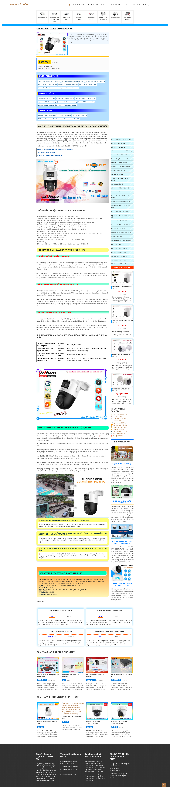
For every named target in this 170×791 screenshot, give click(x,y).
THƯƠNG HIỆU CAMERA (96, 5)
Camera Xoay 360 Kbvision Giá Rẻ (121, 240)
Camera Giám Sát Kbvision (70, 769)
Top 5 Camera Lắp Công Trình (88, 84)
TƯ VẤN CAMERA (78, 5)
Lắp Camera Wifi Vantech (45, 102)
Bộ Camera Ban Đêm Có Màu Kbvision (49, 119)
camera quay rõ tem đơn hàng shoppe (49, 81)
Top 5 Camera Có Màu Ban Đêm (47, 84)
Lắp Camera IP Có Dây (119, 431)
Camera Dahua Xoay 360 (118, 252)
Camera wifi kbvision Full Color (67, 105)
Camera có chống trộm (117, 192)
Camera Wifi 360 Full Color (119, 260)
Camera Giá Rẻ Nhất (117, 184)
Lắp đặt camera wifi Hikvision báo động (65, 102)
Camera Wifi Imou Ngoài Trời (46, 98)
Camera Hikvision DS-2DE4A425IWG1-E (93, 722)
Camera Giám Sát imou (69, 772)
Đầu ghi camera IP (118, 436)
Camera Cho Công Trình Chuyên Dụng (120, 197)
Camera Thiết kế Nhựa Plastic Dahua (122, 139)
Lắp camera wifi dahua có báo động (121, 151)
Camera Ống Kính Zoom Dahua (120, 159)
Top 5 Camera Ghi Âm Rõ (71, 88)
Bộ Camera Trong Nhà (64, 115)
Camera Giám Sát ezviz (69, 775)
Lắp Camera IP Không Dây (120, 425)
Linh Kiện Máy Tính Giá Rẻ (79, 115)
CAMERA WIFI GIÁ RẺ (116, 5)
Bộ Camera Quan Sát (120, 414)
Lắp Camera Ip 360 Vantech (119, 248)
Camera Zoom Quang (119, 427)
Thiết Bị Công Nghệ (133, 5)
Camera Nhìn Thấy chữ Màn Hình (95, 81)
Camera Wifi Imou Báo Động (86, 102)
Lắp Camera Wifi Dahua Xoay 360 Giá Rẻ (122, 216)
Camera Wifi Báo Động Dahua (65, 98)
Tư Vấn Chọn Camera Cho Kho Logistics (120, 179)
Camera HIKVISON (119, 419)
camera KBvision (119, 421)
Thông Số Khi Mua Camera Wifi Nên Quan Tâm (122, 584)
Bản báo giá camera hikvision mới (68, 84)
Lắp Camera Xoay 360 (117, 244)
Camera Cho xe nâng (117, 174)
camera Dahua (118, 417)
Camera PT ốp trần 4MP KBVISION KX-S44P (119, 722)
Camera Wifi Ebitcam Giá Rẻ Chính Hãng (121, 206)
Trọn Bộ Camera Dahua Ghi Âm (47, 115)
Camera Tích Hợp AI (118, 429)
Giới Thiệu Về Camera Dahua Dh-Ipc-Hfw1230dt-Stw (122, 542)
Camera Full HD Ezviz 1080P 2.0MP (121, 232)
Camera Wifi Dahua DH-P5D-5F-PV (54, 28)
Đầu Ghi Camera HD (118, 434)
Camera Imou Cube (116, 236)
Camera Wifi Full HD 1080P (119, 221)
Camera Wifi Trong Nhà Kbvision (120, 211)
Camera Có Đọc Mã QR (118, 170)
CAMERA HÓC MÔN (18, 4)
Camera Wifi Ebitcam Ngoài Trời (120, 225)
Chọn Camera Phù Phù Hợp (122, 464)
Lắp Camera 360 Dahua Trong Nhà (121, 264)
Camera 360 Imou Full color (119, 163)
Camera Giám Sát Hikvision (70, 766)
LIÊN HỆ (146, 5)
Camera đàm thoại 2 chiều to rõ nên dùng (50, 88)
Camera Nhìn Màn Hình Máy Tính (120, 201)
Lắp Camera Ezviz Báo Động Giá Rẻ (85, 98)
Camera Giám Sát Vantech (70, 764)
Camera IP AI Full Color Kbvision (120, 166)
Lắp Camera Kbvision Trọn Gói (70, 119)
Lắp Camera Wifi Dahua (118, 147)
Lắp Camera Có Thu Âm (119, 423)
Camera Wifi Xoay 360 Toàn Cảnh (47, 105)
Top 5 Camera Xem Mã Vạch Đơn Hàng (73, 81)
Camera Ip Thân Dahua (118, 143)
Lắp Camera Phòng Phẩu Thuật (120, 188)
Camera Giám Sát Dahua (69, 761)
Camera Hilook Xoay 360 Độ (119, 256)
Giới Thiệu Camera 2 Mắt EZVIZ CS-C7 (122, 502)
